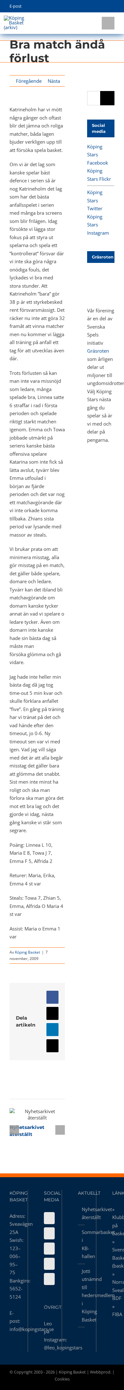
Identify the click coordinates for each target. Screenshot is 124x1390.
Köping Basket (27, 952)
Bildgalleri (48, 1114)
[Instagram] (49, 1264)
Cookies (62, 1379)
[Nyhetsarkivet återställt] (37, 1114)
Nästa (54, 81)
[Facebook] (49, 1218)
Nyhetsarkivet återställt (26, 1114)
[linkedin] (112, 6)
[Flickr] (49, 1233)
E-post (16, 6)
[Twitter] (49, 1249)
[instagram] (103, 6)
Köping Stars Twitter (94, 200)
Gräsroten (98, 351)
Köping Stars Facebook (97, 154)
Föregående (29, 81)
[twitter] (93, 6)
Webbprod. (100, 1372)
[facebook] (83, 6)
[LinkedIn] (49, 1279)
